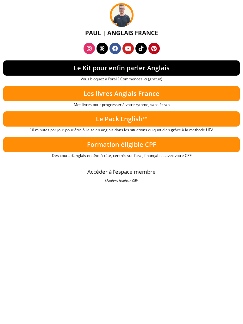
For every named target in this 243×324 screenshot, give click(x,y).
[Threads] (102, 48)
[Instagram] (89, 48)
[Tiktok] (141, 48)
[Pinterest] (154, 48)
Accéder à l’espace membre (121, 171)
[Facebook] (115, 48)
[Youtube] (128, 48)
